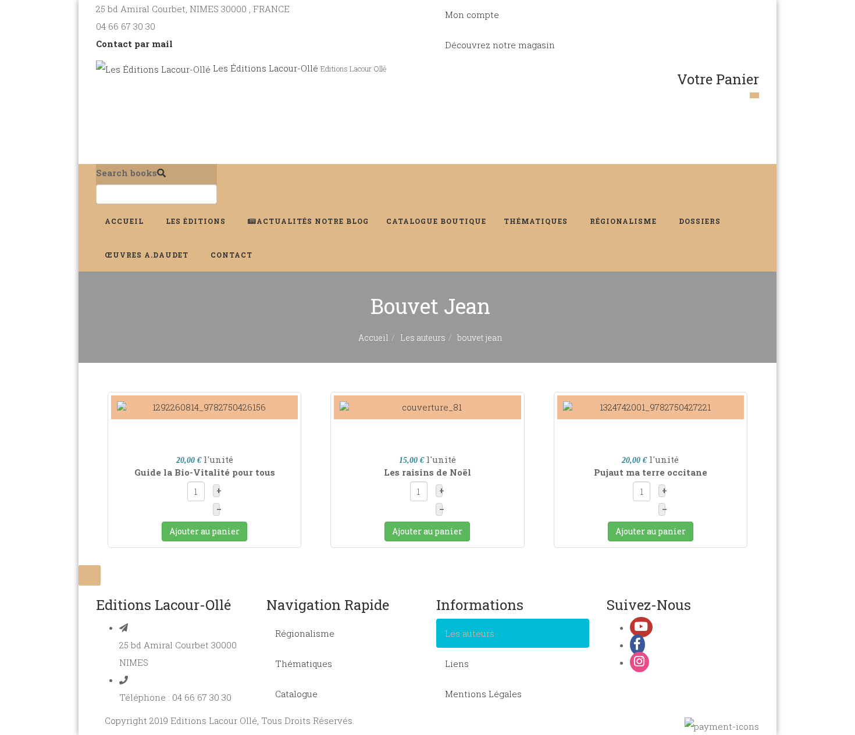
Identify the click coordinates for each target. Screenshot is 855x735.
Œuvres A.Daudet (148, 254)
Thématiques (537, 221)
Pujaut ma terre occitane (650, 472)
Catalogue (436, 221)
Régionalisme (624, 221)
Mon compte (472, 14)
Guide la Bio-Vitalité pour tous (204, 472)
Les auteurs (423, 337)
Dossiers (701, 221)
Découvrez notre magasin (500, 45)
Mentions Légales (483, 694)
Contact (233, 254)
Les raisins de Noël (427, 472)
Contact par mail (134, 43)
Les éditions (197, 221)
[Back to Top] (90, 575)
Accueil (125, 221)
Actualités (312, 221)
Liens (457, 663)
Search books (126, 173)
